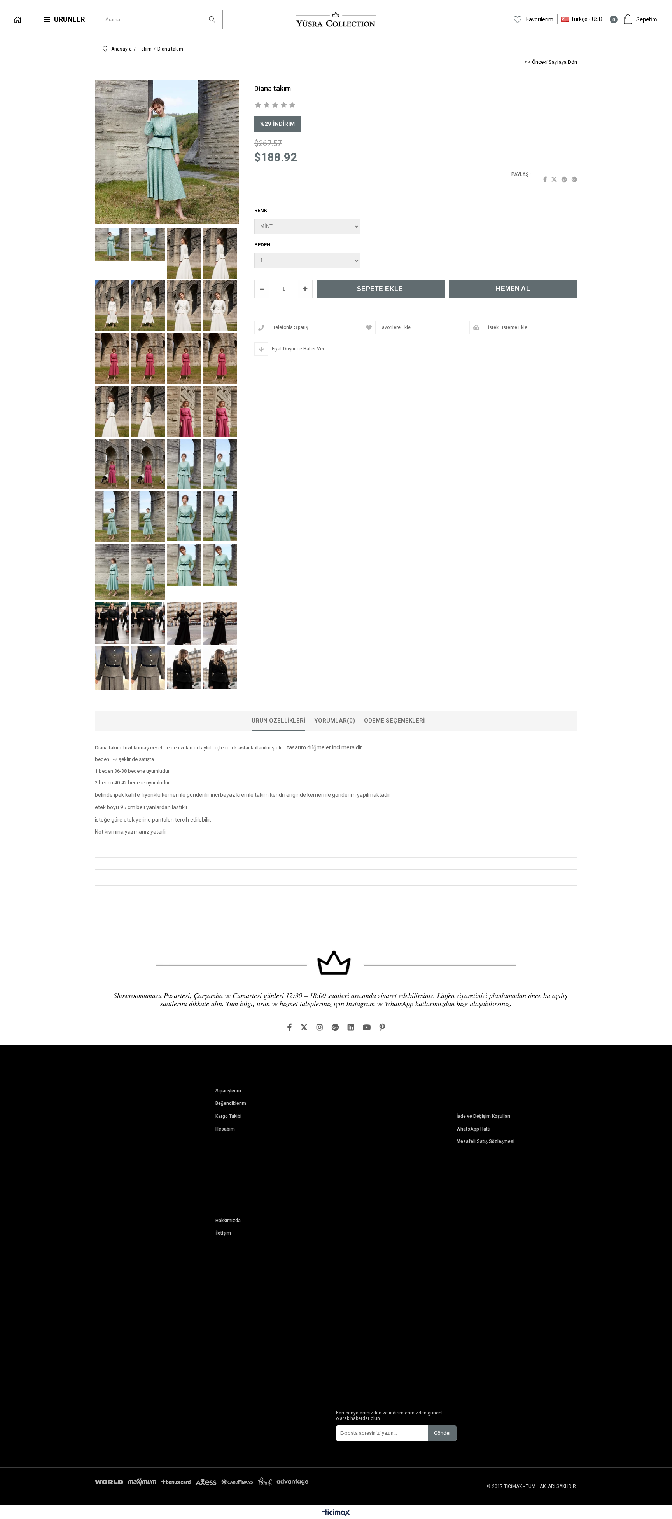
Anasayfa (17, 19)
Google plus (574, 179)
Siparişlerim (228, 1091)
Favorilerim (539, 19)
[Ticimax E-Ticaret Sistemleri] (336, 1513)
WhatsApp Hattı (473, 1129)
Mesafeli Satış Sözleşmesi (485, 1141)
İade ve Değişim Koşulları (483, 1116)
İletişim (223, 1233)
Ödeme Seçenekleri (394, 720)
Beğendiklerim (230, 1103)
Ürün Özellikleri (278, 720)
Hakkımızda (228, 1220)
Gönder (442, 1433)
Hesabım (225, 1129)
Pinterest (564, 179)
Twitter (554, 179)
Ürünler (69, 19)
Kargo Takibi (228, 1116)
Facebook (545, 179)
